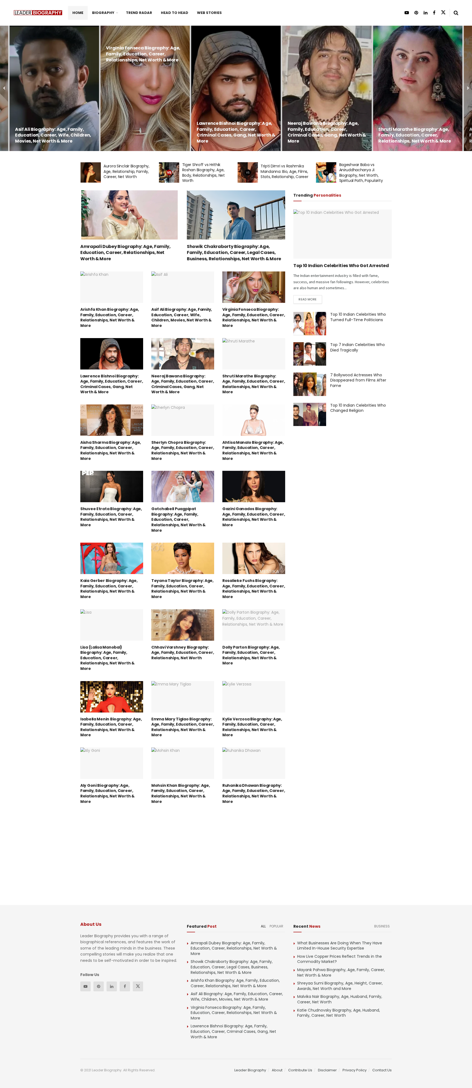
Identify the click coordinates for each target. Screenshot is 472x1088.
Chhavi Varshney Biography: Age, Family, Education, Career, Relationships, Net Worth (182, 652)
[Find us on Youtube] (407, 13)
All (263, 926)
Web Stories (209, 12)
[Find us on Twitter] (443, 12)
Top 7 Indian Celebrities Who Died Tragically (357, 347)
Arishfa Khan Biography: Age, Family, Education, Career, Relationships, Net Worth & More (109, 317)
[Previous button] (4, 88)
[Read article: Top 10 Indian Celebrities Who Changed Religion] (309, 414)
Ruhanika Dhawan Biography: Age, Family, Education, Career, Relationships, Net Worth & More (253, 793)
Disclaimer (327, 1070)
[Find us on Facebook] (434, 13)
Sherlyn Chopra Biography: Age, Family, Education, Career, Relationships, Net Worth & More (182, 450)
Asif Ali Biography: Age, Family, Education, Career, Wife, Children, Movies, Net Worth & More (181, 317)
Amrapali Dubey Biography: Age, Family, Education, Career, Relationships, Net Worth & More (125, 252)
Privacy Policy (355, 1070)
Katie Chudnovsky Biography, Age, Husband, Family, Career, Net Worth (338, 1012)
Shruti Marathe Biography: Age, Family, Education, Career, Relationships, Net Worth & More (324, 135)
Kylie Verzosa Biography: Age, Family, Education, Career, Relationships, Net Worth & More (252, 727)
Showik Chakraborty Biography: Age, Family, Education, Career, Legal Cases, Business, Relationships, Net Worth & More (234, 252)
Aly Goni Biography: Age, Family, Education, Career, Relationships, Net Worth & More (107, 793)
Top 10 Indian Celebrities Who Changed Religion (358, 408)
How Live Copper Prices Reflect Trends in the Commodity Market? (339, 959)
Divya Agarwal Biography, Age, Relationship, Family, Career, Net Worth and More (365, 171)
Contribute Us (300, 1070)
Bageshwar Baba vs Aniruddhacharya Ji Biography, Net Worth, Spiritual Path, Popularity (282, 173)
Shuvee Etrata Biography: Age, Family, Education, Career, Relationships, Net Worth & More (111, 517)
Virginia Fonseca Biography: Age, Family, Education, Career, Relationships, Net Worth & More (52, 54)
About (277, 1070)
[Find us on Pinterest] (416, 13)
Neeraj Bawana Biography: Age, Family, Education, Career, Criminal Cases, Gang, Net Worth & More (236, 132)
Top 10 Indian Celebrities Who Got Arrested (341, 265)
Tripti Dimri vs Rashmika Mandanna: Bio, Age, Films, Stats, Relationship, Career (206, 171)
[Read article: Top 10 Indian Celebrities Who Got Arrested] (342, 234)
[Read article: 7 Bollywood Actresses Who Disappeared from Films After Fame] (309, 384)
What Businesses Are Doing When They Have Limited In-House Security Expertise (339, 945)
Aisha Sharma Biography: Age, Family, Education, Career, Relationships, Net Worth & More (414, 135)
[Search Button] (456, 13)
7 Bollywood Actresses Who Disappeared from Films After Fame (358, 380)
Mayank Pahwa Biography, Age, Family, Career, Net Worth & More (341, 972)
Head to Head (174, 12)
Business (382, 926)
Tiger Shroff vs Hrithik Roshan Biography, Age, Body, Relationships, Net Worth (125, 173)
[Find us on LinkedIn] (425, 13)
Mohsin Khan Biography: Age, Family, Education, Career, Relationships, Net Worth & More (180, 793)
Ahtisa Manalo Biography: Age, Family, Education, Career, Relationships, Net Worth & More (253, 450)
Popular (276, 926)
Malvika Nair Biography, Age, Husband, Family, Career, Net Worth (339, 999)
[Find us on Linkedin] (112, 986)
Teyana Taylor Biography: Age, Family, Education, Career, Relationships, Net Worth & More (182, 588)
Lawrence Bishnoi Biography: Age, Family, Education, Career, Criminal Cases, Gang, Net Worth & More (145, 132)
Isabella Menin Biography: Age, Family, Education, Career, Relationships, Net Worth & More (111, 727)
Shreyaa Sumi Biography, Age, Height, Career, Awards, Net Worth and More (340, 985)
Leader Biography (250, 1070)
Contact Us (382, 1070)
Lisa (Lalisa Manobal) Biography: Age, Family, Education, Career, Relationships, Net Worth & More (107, 657)
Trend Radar (139, 12)
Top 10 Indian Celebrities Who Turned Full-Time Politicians (358, 317)
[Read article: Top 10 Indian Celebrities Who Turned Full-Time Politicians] (309, 323)
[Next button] (468, 88)
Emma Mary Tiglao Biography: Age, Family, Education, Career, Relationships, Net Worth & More (182, 727)
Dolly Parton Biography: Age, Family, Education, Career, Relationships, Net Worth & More (251, 655)
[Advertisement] (61, 103)
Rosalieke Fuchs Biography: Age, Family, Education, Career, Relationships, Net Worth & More (253, 588)
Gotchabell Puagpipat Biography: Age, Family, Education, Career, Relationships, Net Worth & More (178, 519)
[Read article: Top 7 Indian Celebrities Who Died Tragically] (309, 354)
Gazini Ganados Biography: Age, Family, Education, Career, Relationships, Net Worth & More (253, 517)
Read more (310, 299)
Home (77, 12)
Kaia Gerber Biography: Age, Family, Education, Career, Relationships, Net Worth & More (108, 588)
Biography (103, 12)
